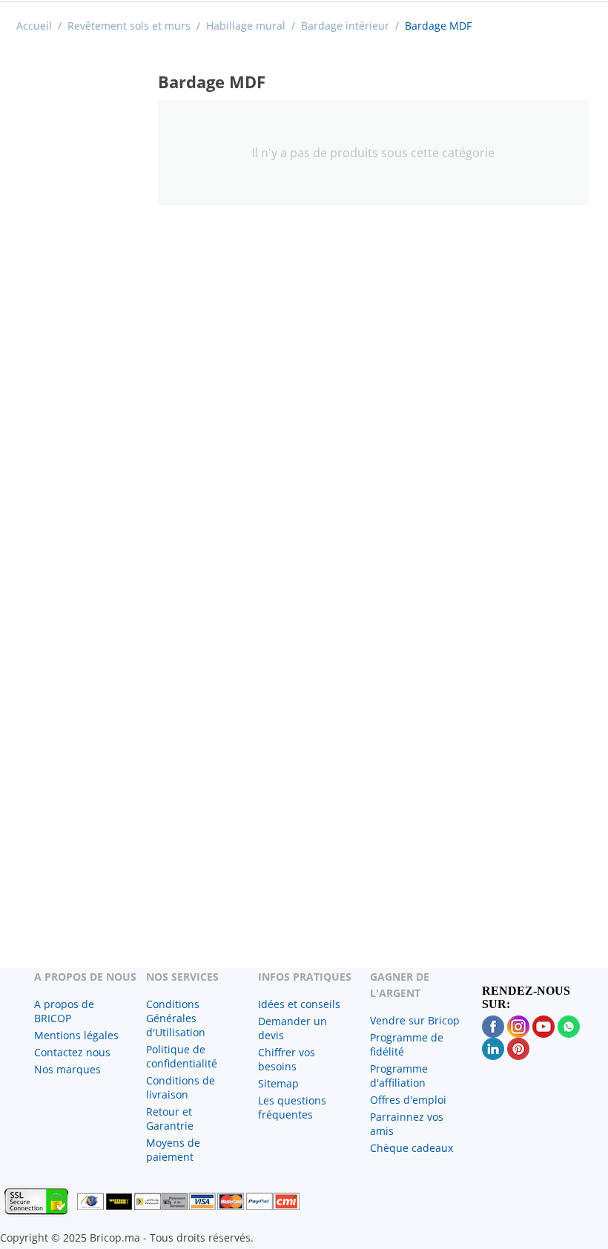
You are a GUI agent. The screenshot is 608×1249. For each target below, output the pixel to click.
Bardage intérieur (345, 26)
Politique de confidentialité (181, 1056)
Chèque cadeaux (411, 1148)
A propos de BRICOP (64, 1011)
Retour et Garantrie (170, 1118)
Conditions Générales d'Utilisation (175, 1018)
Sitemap (278, 1083)
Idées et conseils (299, 1004)
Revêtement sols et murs (129, 26)
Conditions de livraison (180, 1087)
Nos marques (67, 1069)
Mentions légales (76, 1035)
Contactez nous (72, 1052)
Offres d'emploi (408, 1100)
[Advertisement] (83, 271)
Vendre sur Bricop (415, 1020)
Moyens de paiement (173, 1150)
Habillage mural (245, 26)
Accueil (34, 26)
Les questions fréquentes (292, 1107)
